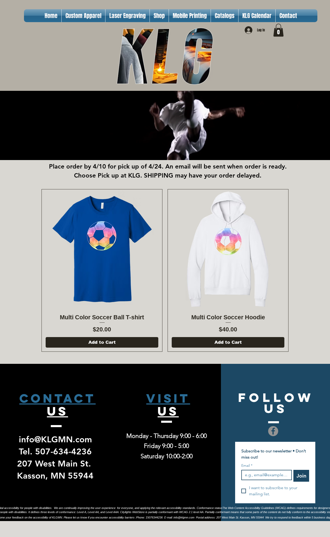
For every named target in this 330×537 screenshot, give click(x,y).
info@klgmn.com (184, 517)
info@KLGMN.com (55, 439)
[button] (278, 30)
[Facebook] (273, 431)
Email (246, 465)
